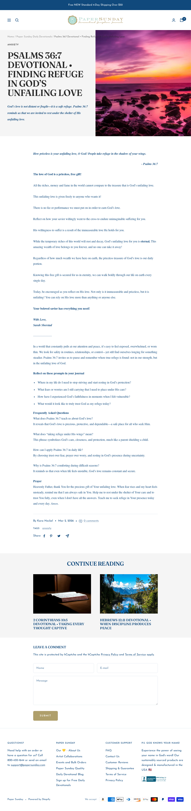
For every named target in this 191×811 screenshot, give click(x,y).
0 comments (91, 521)
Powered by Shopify (39, 799)
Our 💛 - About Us (68, 750)
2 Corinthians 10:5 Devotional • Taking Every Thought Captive (58, 624)
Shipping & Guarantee (120, 768)
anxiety (13, 45)
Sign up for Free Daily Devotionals (70, 783)
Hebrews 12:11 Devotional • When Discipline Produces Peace (125, 624)
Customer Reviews (117, 762)
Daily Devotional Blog (70, 774)
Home (10, 36)
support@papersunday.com (28, 765)
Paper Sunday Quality (70, 768)
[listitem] (44, 536)
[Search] (17, 20)
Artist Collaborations (69, 756)
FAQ (109, 750)
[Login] (173, 20)
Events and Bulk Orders (71, 762)
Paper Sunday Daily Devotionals (34, 36)
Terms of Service (135, 654)
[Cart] (182, 20)
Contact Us (112, 756)
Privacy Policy (109, 654)
